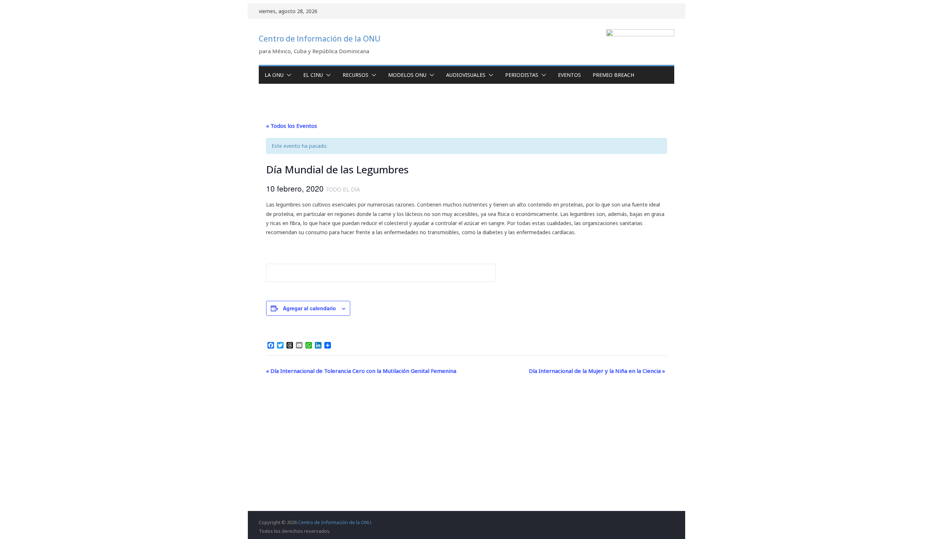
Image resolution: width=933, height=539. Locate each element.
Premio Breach (613, 74)
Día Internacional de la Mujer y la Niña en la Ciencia (597, 370)
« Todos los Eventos (291, 125)
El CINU (313, 74)
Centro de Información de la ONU (319, 39)
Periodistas (521, 74)
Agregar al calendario (309, 308)
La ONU (274, 74)
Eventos (569, 74)
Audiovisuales (465, 74)
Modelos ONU (407, 74)
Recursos (355, 74)
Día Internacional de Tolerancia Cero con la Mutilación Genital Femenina (361, 370)
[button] (288, 75)
